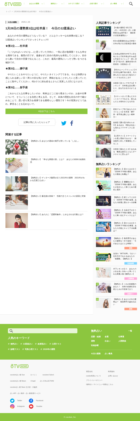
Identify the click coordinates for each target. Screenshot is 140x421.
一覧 (130, 331)
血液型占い (42, 344)
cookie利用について (93, 376)
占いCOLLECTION (47, 381)
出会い (107, 341)
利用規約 (111, 371)
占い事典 (108, 353)
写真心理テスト (31, 349)
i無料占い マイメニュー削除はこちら (99, 384)
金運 (107, 336)
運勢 (93, 341)
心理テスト (57, 344)
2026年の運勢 (49, 349)
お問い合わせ (113, 376)
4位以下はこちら (46, 111)
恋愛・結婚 (96, 336)
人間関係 (122, 341)
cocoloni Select (48, 375)
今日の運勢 (12, 22)
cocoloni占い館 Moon (18, 381)
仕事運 (121, 336)
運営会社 (89, 371)
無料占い (14, 344)
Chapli (33, 381)
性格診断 (95, 345)
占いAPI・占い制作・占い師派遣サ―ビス (25, 393)
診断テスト (15, 349)
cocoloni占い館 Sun (17, 375)
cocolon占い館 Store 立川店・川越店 (23, 387)
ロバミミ (33, 375)
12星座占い (28, 344)
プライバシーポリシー (94, 380)
